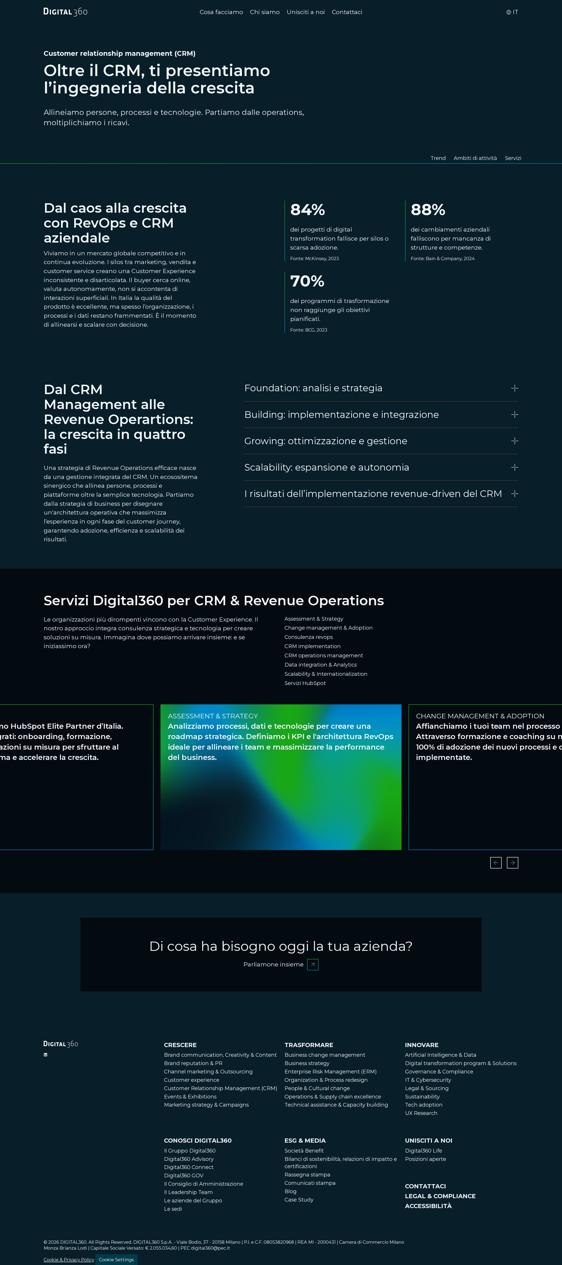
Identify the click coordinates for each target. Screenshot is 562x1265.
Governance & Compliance (439, 1071)
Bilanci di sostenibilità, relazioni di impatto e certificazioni (341, 1163)
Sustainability (422, 1096)
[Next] (512, 862)
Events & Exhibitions (190, 1096)
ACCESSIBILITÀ (428, 1206)
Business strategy (307, 1063)
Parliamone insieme (281, 960)
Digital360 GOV (184, 1175)
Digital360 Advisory (189, 1159)
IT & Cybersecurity (428, 1080)
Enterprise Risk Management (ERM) (331, 1071)
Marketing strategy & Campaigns (206, 1105)
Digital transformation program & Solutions (461, 1063)
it (515, 12)
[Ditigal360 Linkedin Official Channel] (45, 1055)
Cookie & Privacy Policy (69, 1259)
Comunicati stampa (310, 1183)
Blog (291, 1191)
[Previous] (496, 862)
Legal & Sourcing (427, 1088)
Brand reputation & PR (193, 1063)
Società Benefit (304, 1150)
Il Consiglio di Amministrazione (203, 1184)
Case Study (299, 1199)
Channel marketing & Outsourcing (208, 1071)
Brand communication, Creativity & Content (220, 1055)
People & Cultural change (317, 1088)
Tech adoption (424, 1105)
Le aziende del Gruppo (193, 1200)
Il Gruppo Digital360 (190, 1150)
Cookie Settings (116, 1259)
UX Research (421, 1113)
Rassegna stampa (307, 1174)
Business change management (325, 1055)
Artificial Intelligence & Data (440, 1055)
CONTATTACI (425, 1186)
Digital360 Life (423, 1150)
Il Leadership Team (188, 1192)
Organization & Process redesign (326, 1080)
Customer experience (191, 1080)
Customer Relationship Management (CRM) (220, 1088)
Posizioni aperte (425, 1159)
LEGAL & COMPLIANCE (440, 1196)
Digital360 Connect (189, 1167)
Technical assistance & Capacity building (336, 1105)
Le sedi (173, 1209)
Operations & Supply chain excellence (333, 1096)
